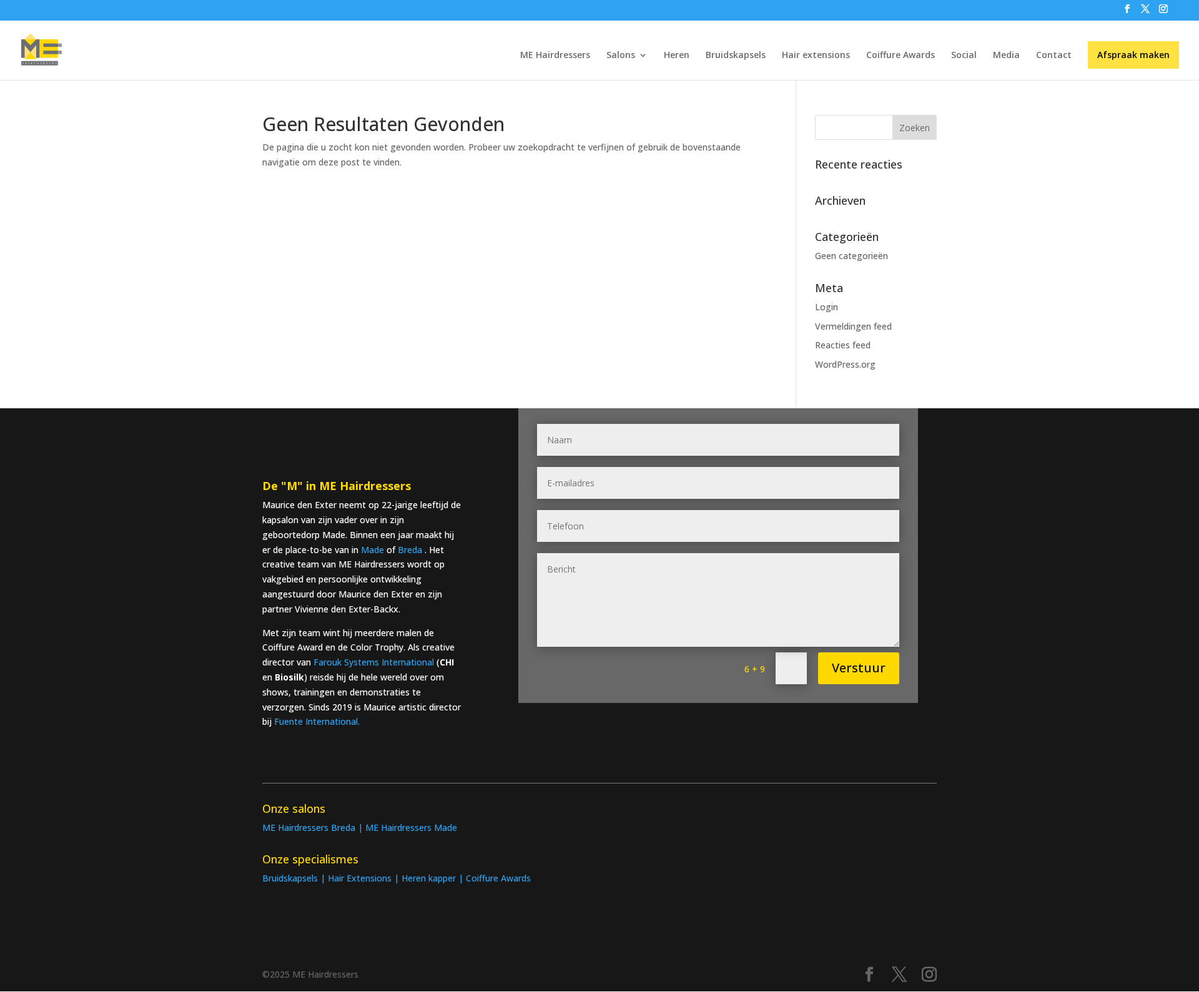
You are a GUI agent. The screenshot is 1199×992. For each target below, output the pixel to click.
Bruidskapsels (736, 56)
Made (374, 550)
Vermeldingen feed (853, 326)
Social (964, 56)
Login (826, 307)
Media (1006, 56)
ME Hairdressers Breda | (313, 827)
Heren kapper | (434, 878)
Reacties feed (843, 345)
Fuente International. (317, 721)
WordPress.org (845, 364)
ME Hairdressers (555, 56)
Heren (676, 56)
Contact (1054, 56)
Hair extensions (816, 56)
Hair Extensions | (365, 878)
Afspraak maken (1133, 55)
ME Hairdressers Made (411, 827)
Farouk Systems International (373, 662)
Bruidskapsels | (295, 878)
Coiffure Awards (900, 56)
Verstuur (859, 667)
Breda (410, 550)
